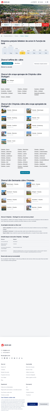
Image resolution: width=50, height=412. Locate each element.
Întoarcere (32, 24)
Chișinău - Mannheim (23, 149)
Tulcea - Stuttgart (22, 93)
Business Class (29, 369)
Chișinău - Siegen (38, 162)
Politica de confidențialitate (7, 387)
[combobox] (41, 63)
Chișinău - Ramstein (22, 164)
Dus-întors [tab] (17, 63)
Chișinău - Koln (35, 117)
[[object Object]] (2, 358)
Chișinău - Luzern (5, 166)
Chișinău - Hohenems (39, 157)
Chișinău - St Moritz (23, 162)
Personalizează (43, 404)
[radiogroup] (25, 21)
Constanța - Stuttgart (6, 91)
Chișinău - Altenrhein (6, 151)
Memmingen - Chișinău (12, 184)
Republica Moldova (8, 36)
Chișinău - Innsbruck (39, 155)
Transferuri (28, 394)
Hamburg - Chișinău (12, 199)
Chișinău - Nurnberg (12, 117)
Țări (27, 387)
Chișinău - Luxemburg (6, 155)
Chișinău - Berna (5, 149)
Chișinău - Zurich (11, 141)
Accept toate (32, 404)
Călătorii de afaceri (30, 372)
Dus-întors (14, 21)
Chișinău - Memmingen (37, 110)
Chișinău (16, 36)
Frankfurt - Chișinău (12, 207)
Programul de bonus (5, 374)
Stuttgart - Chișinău (36, 192)
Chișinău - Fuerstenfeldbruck (41, 160)
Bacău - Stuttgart (5, 89)
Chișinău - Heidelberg (39, 164)
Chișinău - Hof (4, 162)
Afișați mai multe (25, 172)
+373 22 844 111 (34, 2)
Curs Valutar (3, 377)
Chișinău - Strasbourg (37, 125)
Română (41, 2)
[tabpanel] (25, 67)
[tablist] (11, 63)
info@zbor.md (6, 350)
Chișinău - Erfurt (22, 155)
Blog (2, 380)
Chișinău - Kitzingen (6, 160)
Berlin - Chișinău (36, 184)
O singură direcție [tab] (7, 63)
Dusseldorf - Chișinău (37, 199)
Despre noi (3, 367)
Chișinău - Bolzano (5, 157)
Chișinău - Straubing (23, 157)
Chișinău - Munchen (12, 133)
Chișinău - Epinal (22, 160)
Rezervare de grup (30, 367)
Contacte (3, 369)
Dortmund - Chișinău (12, 192)
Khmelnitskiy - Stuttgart (7, 93)
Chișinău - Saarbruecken (40, 153)
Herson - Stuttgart (5, 96)
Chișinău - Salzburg (39, 149)
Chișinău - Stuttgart (22, 89)
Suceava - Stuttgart (39, 89)
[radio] (1, 21)
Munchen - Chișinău (37, 207)
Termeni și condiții (5, 394)
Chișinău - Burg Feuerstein (41, 166)
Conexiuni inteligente (30, 374)
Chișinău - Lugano (22, 153)
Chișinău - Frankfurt (12, 125)
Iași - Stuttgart (10, 80)
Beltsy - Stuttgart (38, 91)
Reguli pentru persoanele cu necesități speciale (11, 389)
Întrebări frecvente (5, 372)
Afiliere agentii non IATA (31, 377)
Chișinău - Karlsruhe (37, 133)
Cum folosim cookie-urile (6, 392)
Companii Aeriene (30, 392)
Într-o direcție (6, 21)
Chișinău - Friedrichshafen (40, 151)
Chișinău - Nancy (22, 151)
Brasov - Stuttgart (22, 91)
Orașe (27, 389)
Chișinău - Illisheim (5, 164)
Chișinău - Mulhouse (12, 110)
